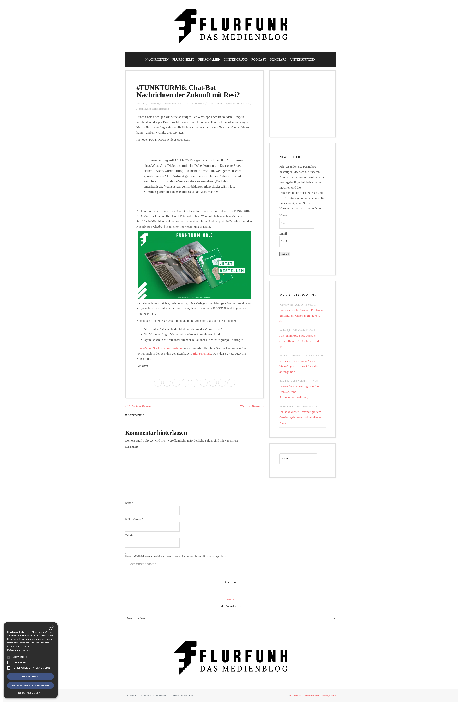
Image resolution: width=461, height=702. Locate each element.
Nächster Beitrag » (252, 406)
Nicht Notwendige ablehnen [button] (30, 685)
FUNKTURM (198, 103)
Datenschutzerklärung (182, 695)
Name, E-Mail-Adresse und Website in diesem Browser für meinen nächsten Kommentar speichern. (175, 556)
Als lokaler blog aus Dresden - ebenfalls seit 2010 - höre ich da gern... (299, 341)
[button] (8, 657)
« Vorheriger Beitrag (138, 406)
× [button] (53, 626)
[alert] (31, 660)
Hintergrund (236, 59)
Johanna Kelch (143, 109)
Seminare (278, 59)
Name (129, 503)
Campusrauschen (231, 103)
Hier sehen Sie (202, 353)
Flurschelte (183, 59)
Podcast (258, 59)
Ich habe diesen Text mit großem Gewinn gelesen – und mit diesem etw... (300, 417)
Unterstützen (302, 59)
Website (129, 535)
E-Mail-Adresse (134, 519)
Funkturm (245, 103)
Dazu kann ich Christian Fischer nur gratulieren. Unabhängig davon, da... (302, 316)
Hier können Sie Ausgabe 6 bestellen (159, 348)
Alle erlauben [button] (30, 676)
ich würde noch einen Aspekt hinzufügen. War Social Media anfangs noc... (298, 366)
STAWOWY (133, 695)
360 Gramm (216, 103)
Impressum (161, 695)
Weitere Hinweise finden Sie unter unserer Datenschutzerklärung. (28, 646)
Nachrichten (157, 59)
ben (142, 103)
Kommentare (131, 446)
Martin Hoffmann (160, 109)
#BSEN (147, 695)
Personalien (209, 59)
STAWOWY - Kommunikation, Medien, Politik (313, 695)
